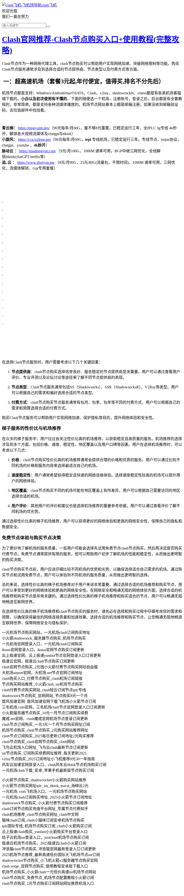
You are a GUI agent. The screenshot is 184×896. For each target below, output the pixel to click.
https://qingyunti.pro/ (34, 128)
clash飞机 (49, 5)
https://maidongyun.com (37, 151)
